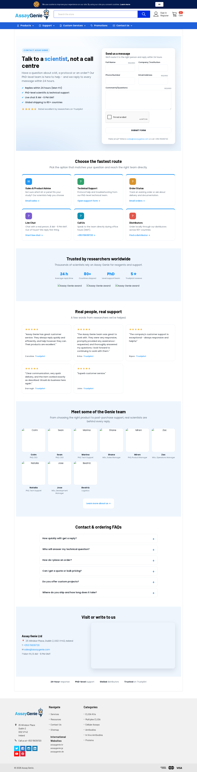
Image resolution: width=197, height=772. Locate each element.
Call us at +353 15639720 (29, 740)
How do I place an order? (57, 560)
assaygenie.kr (56, 745)
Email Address (153, 75)
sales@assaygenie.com (138, 139)
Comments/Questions (138, 88)
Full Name (120, 62)
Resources (56, 719)
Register (164, 15)
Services (55, 714)
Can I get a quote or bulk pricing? (62, 571)
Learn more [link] (125, 4)
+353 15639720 (32, 645)
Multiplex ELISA (93, 719)
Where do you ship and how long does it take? (69, 592)
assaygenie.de (57, 751)
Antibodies (90, 729)
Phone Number (113, 75)
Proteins (89, 740)
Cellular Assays (92, 724)
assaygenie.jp (56, 748)
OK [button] (159, 4)
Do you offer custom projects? (60, 581)
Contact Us (56, 724)
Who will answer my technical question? (66, 549)
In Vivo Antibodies (94, 735)
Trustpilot (40, 356)
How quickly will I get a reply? (59, 538)
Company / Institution (149, 62)
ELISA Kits (90, 714)
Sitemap (55, 729)
